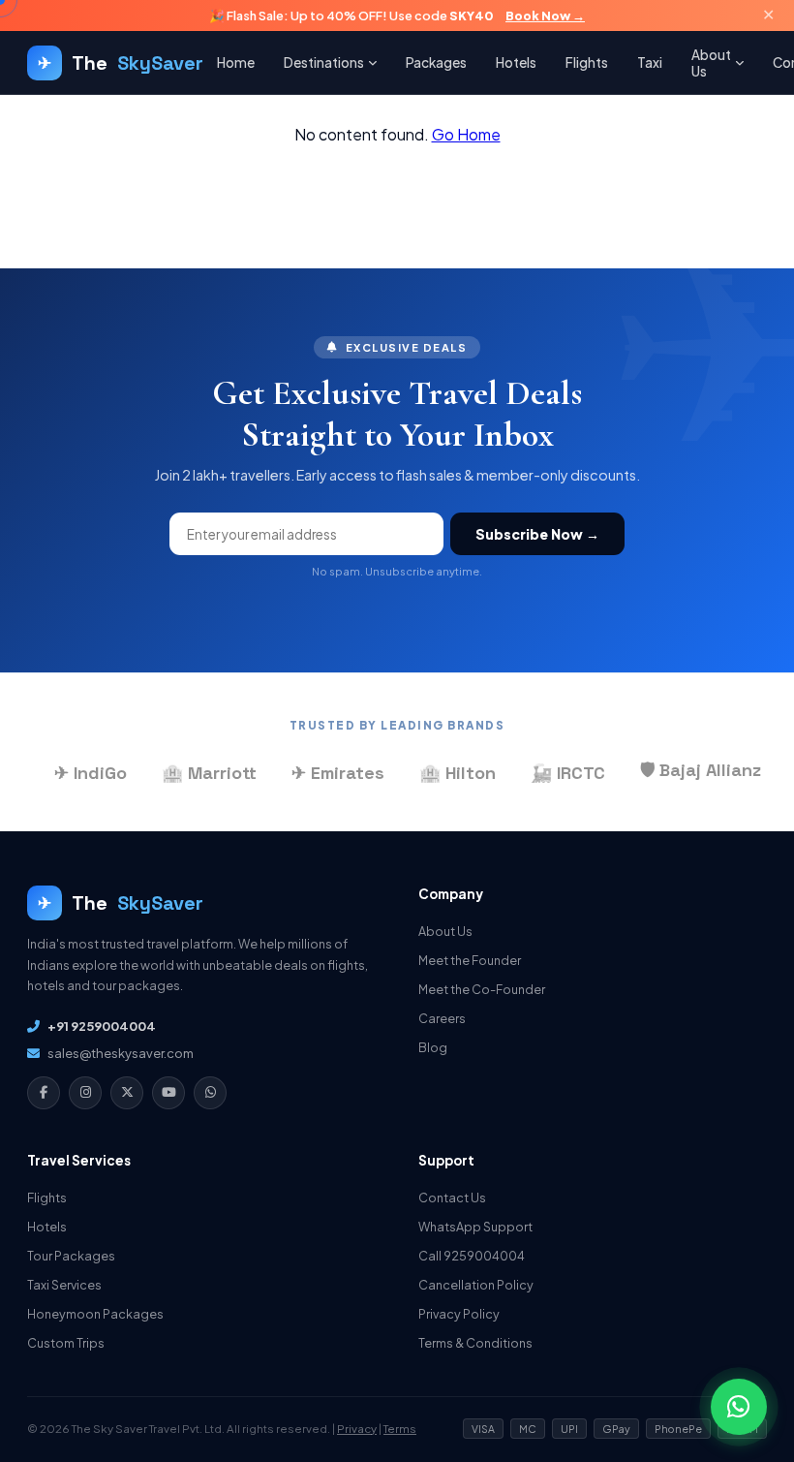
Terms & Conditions (475, 1343)
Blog (432, 1047)
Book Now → (545, 15)
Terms (399, 1428)
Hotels (516, 62)
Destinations (324, 62)
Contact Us (452, 1197)
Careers (442, 1018)
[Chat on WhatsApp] (739, 1407)
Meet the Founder (469, 960)
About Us (711, 63)
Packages (436, 62)
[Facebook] (43, 1092)
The (120, 63)
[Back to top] (745, 1367)
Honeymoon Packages (95, 1314)
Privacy (357, 1428)
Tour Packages (71, 1255)
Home (236, 62)
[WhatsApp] (210, 1092)
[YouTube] (168, 1092)
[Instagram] (85, 1092)
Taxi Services (64, 1284)
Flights (586, 62)
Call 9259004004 (471, 1255)
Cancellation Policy (476, 1284)
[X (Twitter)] (126, 1092)
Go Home (466, 134)
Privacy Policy (459, 1314)
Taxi (649, 62)
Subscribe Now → (537, 534)
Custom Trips (66, 1343)
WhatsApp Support (475, 1226)
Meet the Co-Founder (481, 989)
